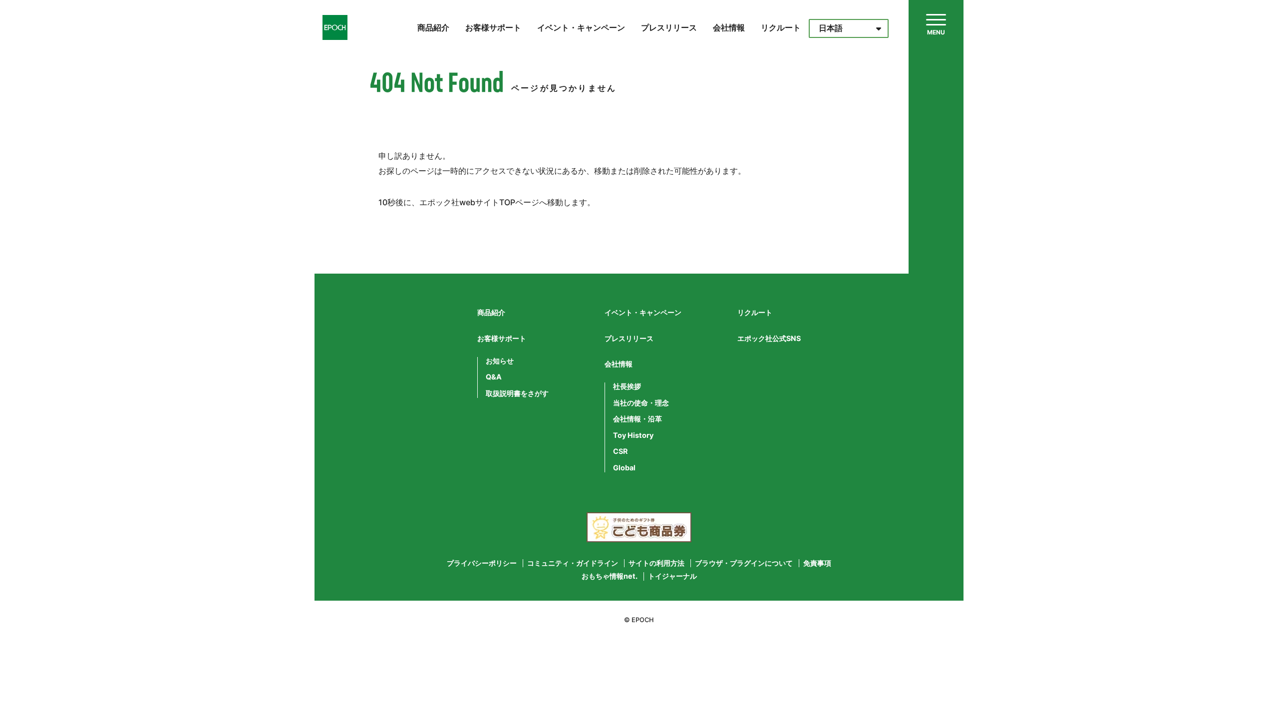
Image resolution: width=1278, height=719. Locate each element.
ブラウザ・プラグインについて (744, 563)
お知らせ (500, 361)
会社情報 (729, 27)
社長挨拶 (627, 386)
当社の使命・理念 (641, 403)
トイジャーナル (672, 576)
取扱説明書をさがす (517, 393)
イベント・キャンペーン (581, 27)
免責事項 (817, 563)
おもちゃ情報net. (610, 576)
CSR (620, 451)
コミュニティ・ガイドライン (572, 563)
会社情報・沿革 (637, 419)
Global (624, 468)
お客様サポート (493, 27)
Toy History (633, 435)
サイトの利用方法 (656, 563)
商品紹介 (433, 27)
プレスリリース (669, 27)
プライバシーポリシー (482, 563)
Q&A (494, 377)
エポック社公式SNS (769, 338)
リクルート (781, 27)
